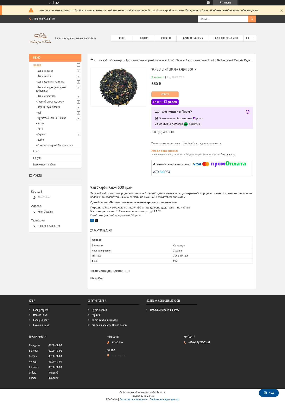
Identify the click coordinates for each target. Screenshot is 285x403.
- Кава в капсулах (45, 96)
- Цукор (40, 139)
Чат (271, 392)
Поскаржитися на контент (133, 399)
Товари (37, 64)
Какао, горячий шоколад (105, 320)
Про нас (143, 38)
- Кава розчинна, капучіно (50, 81)
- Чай (104, 60)
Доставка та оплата (192, 38)
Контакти (166, 38)
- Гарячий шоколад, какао (50, 101)
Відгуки (37, 158)
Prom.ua (161, 392)
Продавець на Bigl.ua (142, 395)
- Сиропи (40, 134)
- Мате (39, 129)
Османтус (116, 60)
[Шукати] (252, 19)
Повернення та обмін (226, 38)
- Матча (40, 123)
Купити (165, 94)
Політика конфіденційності (164, 310)
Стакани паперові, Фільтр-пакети (109, 325)
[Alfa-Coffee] (40, 38)
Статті (36, 151)
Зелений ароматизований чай (195, 60)
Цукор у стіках (99, 310)
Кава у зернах (40, 310)
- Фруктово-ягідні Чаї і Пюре (51, 118)
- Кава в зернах (44, 70)
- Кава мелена (44, 76)
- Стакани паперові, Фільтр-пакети (54, 145)
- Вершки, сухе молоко (48, 107)
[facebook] (92, 221)
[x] (96, 221)
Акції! (122, 38)
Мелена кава (40, 315)
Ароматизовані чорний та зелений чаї (150, 60)
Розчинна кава (41, 325)
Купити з (158, 102)
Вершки (96, 315)
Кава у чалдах (41, 320)
